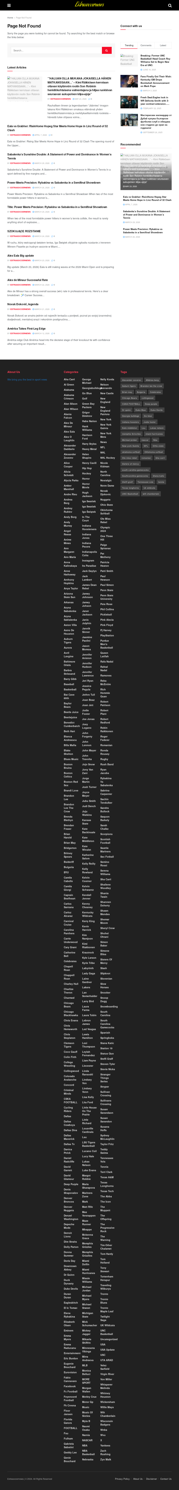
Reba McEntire (105, 682)
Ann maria (70, 557)
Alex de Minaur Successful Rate (27, 280)
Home (10, 17)
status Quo (107, 1053)
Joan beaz (88, 700)
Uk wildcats (149, 487)
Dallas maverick (69, 1137)
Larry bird (88, 1001)
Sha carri (160, 457)
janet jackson (87, 612)
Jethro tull (88, 694)
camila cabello (68, 879)
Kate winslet (86, 847)
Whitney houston (105, 1394)
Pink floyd (106, 625)
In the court (86, 518)
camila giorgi (68, 887)
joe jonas (88, 719)
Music (85, 1407)
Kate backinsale (88, 830)
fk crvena (70, 1405)
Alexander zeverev (70, 455)
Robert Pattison (105, 703)
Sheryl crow (107, 928)
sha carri (105, 879)
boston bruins (68, 766)
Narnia (86, 1435)
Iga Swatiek (89, 501)
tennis (161, 481)
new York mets (105, 435)
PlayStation (107, 635)
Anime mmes (67, 541)
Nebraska (87, 1459)
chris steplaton (69, 1036)
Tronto (104, 1294)
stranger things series (105, 1078)
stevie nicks (107, 1069)
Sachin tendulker (106, 800)
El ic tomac (70, 1308)
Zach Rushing (105, 1452)
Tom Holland (105, 1260)
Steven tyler (107, 1064)
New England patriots (105, 410)
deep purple (71, 1184)
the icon (105, 1201)
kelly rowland (87, 870)
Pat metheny (105, 555)
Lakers (86, 987)
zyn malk (105, 1459)
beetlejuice (70, 717)
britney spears (68, 854)
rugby (104, 759)
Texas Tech (107, 1191)
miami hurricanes (88, 1271)
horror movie (86, 485)
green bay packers (88, 405)
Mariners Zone (87, 1194)
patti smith (106, 571)
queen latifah (104, 654)
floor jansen (68, 1412)
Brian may (127, 392)
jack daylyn (89, 571)
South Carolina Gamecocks (107, 1024)
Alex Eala (69, 431)
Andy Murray (68, 523)
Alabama (69, 389)
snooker (105, 992)
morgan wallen (86, 1389)
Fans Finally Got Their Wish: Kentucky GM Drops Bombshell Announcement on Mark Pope (156, 81)
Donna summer (68, 1253)
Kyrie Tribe (88, 963)
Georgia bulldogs (130, 415)
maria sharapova (88, 1185)
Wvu (103, 1435)
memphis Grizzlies (87, 1253)
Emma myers (67, 1337)
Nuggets (105, 499)
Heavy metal (89, 449)
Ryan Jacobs (104, 771)
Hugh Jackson (87, 494)
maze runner (86, 1222)
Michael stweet (86, 1306)
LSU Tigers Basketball (88, 1144)
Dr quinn (69, 1274)
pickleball (106, 614)
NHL (102, 452)
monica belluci (86, 1372)
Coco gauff (70, 1051)
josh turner (89, 787)
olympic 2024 (105, 529)
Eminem (68, 1330)
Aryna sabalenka (70, 609)
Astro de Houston (69, 631)
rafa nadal (106, 661)
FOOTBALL (70, 1428)
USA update (107, 1349)
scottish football (105, 840)
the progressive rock (107, 1227)
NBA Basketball (88, 1452)
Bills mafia (70, 745)
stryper (104, 1086)
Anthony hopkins (69, 581)
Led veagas (89, 1029)
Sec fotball (107, 856)
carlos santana (69, 905)
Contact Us (166, 1478)
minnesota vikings (88, 1349)
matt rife (87, 1206)
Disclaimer (151, 1478)
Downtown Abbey (70, 1267)
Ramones (106, 675)
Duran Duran (67, 1295)
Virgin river (107, 1374)
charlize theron (68, 990)
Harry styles (89, 443)
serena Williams (105, 872)
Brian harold (68, 835)
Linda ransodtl (87, 1072)
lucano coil (89, 1151)
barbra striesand (69, 671)
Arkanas (69, 602)
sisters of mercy (106, 961)
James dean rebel (89, 586)
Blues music (71, 759)
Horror (86, 478)
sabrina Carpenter (106, 792)
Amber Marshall (69, 487)
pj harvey (106, 630)
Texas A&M (107, 1177)
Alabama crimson (69, 396)
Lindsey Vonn (87, 1090)
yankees (105, 1445)
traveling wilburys (105, 1286)
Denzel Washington (71, 1217)
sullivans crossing (105, 1102)
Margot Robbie (86, 1177)
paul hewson (105, 577)
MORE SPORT (86, 1380)
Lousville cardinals (88, 1130)
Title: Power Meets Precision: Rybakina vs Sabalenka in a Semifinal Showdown (57, 207)
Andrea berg (68, 501)
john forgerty (87, 734)
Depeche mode (69, 1225)
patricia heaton (104, 563)
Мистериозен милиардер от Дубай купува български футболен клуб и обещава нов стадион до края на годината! (156, 121)
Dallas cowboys (69, 1123)
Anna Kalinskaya (70, 563)
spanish (105, 1032)
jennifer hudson (87, 664)
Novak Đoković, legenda (22, 304)
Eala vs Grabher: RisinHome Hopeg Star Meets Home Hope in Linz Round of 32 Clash (57, 128)
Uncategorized (109, 1339)
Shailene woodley (105, 886)
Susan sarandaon (106, 1110)
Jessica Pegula (86, 687)
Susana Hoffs (104, 1128)
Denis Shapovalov (71, 1191)
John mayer (89, 750)
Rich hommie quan (105, 693)
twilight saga (105, 1318)
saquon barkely (105, 818)
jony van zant (87, 771)
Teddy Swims (104, 1151)
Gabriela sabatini (69, 1445)
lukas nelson (86, 1163)
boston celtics (68, 774)
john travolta (87, 757)
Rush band (107, 764)
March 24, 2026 (41, 236)
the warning (105, 1238)
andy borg (70, 517)
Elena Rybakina (69, 1314)
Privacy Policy (122, 1478)
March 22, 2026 (41, 284)
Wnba (103, 1429)
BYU (66, 872)
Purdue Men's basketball (106, 644)
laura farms (86, 1008)
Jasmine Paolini (87, 638)
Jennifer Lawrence (88, 673)
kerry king (88, 921)
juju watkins (87, 813)
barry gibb (70, 679)
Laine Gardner (87, 980)
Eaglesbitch (71, 1302)
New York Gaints (105, 426)
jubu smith (89, 801)
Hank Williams (87, 428)
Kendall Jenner (86, 896)
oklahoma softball (131, 452)
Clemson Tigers (69, 1044)
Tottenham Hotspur (106, 1278)
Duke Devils (71, 1288)
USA (102, 1344)
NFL (102, 447)
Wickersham (107, 1402)
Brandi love (71, 790)
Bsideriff (69, 862)
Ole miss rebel (129, 457)
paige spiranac (105, 546)
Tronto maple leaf (106, 1309)
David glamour (69, 1177)
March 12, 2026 (41, 333)
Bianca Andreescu (70, 738)
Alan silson (70, 403)
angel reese (67, 532)
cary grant (70, 947)
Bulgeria (69, 867)
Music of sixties (87, 1414)
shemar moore (104, 921)
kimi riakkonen (88, 945)
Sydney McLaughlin (107, 1137)
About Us (138, 1478)
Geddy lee (70, 1452)
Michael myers (86, 1297)
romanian (146, 457)
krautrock (88, 952)
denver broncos (69, 1199)
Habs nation (89, 421)
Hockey (86, 473)
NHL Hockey (107, 457)
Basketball (70, 689)
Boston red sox (71, 783)
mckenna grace (87, 1236)
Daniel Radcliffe (69, 1159)
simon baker (104, 943)
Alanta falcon (68, 415)
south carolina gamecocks (135, 469)
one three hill (106, 537)
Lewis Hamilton (87, 1036)
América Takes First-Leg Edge (26, 328)
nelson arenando (106, 386)
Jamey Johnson (87, 595)
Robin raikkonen (106, 729)
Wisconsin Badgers (106, 1422)
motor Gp (87, 1402)
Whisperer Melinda (106, 1386)
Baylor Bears (67, 705)
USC (102, 1355)
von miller (106, 1379)
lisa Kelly (88, 1097)
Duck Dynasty (69, 1281)
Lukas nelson (157, 427)
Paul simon (107, 585)
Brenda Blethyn (68, 818)
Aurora (68, 647)
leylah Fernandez (88, 1053)
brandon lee (69, 797)
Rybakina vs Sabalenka (106, 781)
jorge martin (86, 779)
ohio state (106, 504)
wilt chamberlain (151, 493)
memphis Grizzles (87, 1245)
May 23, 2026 (80, 98)
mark (85, 1201)
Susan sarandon (106, 1119)
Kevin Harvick (86, 928)
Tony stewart (104, 1269)
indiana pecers (86, 544)
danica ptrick (68, 1151)
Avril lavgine (68, 654)
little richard (86, 1121)
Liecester (87, 1065)
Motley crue (89, 1396)
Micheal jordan (129, 439)
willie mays (107, 1407)
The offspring (106, 1217)
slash (103, 968)
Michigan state (87, 1314)
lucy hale (88, 1156)
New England (105, 400)
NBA (84, 1445)
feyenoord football (70, 1398)
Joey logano (86, 725)
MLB (85, 1365)
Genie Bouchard (70, 1459)
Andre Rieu (70, 494)
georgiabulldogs (92, 388)
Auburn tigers (68, 640)
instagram (88, 560)
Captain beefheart (69, 896)
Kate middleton (88, 839)
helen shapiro (86, 455)
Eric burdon (71, 1358)
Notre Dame (107, 485)
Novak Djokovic (105, 492)
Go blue (148, 415)
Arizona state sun (69, 595)
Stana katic (107, 1043)
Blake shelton (68, 752)
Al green (69, 384)
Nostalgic (106, 480)
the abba (106, 1196)
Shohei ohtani (104, 934)
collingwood (71, 1071)
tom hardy (106, 1254)
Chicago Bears (69, 1004)
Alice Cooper (68, 464)
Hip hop (87, 468)
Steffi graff (106, 1058)
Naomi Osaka (86, 1427)
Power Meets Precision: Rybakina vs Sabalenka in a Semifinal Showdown (53, 182)
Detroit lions (68, 1234)
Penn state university (106, 597)
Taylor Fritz (107, 1144)
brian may (70, 842)
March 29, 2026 (41, 163)
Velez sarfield (104, 1367)
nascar (145, 439)
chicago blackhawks (71, 1013)
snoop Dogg (104, 999)
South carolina (105, 1013)
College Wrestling (69, 1063)
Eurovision (70, 1372)
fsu (66, 1433)
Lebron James (86, 1022)
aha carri (69, 379)
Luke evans (89, 1170)
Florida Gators (68, 1421)
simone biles (104, 952)
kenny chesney (87, 905)
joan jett (87, 705)
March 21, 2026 (41, 309)
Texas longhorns (107, 1184)
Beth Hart (69, 731)
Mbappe (87, 1229)
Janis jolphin (86, 621)
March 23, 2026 (41, 260)
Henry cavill (89, 463)
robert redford (105, 720)
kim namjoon (87, 936)
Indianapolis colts (89, 553)
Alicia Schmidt (69, 473)
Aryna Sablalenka (70, 617)
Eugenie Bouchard (70, 1365)
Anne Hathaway (70, 572)
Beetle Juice (71, 712)
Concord (69, 1085)
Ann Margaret (69, 549)
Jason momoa (86, 647)
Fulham (68, 1438)
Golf (84, 398)
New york (105, 419)
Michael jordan (86, 1288)
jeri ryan (87, 680)
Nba (155, 439)
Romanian (106, 745)
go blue (87, 393)
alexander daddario (70, 447)
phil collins (107, 609)
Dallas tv (69, 1144)
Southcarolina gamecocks (135, 475)
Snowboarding (109, 1006)
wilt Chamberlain (107, 1414)
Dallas (67, 1116)
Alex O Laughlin (69, 438)
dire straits (70, 1241)
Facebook (70, 1386)
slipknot (105, 973)
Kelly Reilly (88, 863)
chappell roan (69, 976)
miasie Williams (87, 1279)
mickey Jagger (86, 1332)
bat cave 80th (69, 696)
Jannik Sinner (86, 630)
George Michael (86, 381)
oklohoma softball (106, 511)
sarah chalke (104, 826)
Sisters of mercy (130, 463)
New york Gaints (130, 445)
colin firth (70, 1057)
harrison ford (87, 436)
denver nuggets (69, 1208)
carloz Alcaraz (68, 914)
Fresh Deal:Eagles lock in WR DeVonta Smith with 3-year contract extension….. (155, 100)
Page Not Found (23, 17)
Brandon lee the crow (69, 808)
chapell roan (68, 968)
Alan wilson (71, 409)
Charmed (69, 997)
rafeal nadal (104, 668)
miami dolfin (85, 1262)
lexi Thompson (88, 1044)
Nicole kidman (104, 464)
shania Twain (104, 894)
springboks (107, 1037)
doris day (69, 1260)
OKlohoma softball (154, 452)
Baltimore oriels (69, 663)
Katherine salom (88, 856)
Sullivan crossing (105, 1093)
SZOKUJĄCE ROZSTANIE (24, 231)
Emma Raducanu (70, 1346)
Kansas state (86, 821)
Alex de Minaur (68, 424)
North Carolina (105, 473)
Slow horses (104, 985)
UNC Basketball (106, 1332)
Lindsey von (87, 1081)
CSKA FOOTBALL (70, 1100)
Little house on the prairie (89, 1111)
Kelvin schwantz (88, 887)
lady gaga (88, 973)
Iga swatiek (89, 506)
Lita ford (87, 1102)
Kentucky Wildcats (88, 914)
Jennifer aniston (87, 656)
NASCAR (87, 1440)
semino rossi (104, 863)
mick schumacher (89, 1323)
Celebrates (70, 961)
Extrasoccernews (89, 5)
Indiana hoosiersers (89, 527)
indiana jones (86, 536)
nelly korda (107, 379)
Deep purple (151, 403)
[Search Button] (107, 50)
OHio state (158, 445)
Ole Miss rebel (105, 520)
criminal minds (69, 1091)
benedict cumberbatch (72, 724)
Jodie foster (86, 712)
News (103, 442)
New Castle (107, 393)
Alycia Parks (71, 480)
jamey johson (86, 603)
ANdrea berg (152, 380)
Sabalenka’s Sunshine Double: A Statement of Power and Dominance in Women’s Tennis (59, 156)
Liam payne (89, 1060)
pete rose (106, 604)
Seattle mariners (105, 849)
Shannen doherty (105, 903)
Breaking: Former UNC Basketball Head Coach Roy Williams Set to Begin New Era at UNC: (155, 60)
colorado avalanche (70, 1077)
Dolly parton (71, 1247)
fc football (70, 1391)
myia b (86, 1421)
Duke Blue (140, 410)
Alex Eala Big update (20, 255)
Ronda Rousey (104, 752)
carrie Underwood (71, 940)
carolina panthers (69, 931)
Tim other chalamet (106, 1246)
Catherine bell (69, 954)
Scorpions (106, 834)
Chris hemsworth (70, 1027)
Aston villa (70, 625)
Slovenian (106, 978)
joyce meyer (85, 793)
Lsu (84, 1137)
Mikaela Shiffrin (86, 1340)
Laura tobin (89, 1015)
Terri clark (106, 1172)
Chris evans (71, 1020)
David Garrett (68, 1168)
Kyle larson (89, 957)
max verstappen (89, 1213)
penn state (106, 590)
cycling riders (68, 1109)
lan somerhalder (89, 994)
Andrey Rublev (68, 509)
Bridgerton (70, 848)
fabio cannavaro (70, 1379)
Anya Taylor (71, 588)
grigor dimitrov (87, 414)
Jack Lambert (87, 577)
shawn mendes (105, 912)
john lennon (86, 743)
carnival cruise (69, 922)
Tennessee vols (106, 1159)
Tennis (104, 1166)
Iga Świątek (89, 511)
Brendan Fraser (69, 826)
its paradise (89, 565)
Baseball (69, 684)
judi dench (89, 806)
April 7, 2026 (40, 134)
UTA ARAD (106, 1360)
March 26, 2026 (41, 187)
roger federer (104, 738)
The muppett (105, 1208)
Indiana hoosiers (130, 422)
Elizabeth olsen (69, 1323)
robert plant (104, 712)
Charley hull (71, 983)
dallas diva (70, 1130)
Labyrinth (88, 968)
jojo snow (88, 764)
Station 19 (106, 1048)
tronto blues (104, 1300)
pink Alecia (107, 619)
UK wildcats (107, 1325)
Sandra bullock (104, 809)
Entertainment (72, 1353)
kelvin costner (87, 879)
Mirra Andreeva (88, 1358)
